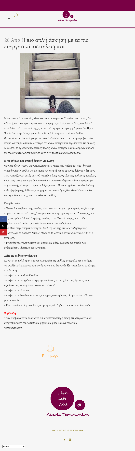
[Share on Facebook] (3, 219)
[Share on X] (3, 225)
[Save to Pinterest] (3, 232)
